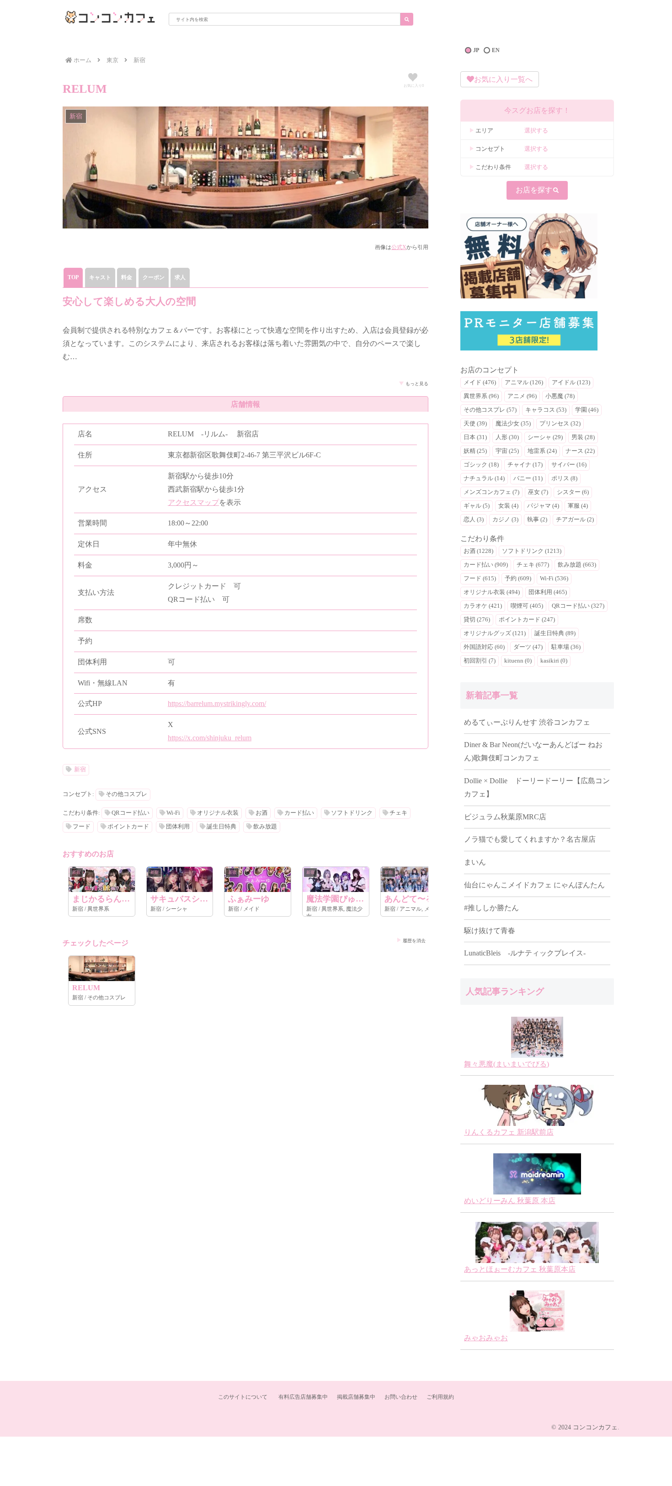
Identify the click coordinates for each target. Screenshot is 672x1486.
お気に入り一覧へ (503, 79)
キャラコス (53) (545, 410)
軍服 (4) (578, 506)
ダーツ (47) (528, 647)
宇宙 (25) (507, 451)
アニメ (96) (522, 396)
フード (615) (480, 578)
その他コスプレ (126, 794)
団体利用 (178, 826)
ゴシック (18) (481, 465)
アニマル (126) (524, 382)
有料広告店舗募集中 (303, 1397)
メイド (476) (480, 382)
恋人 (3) (474, 519)
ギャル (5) (477, 506)
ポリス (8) (564, 478)
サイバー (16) (569, 465)
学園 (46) (586, 410)
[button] (406, 19)
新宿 (80, 769)
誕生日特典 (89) (555, 633)
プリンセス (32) (560, 423)
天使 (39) (475, 423)
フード (82, 826)
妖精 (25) (475, 451)
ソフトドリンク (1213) (531, 551)
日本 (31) (475, 437)
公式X (398, 247)
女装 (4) (508, 506)
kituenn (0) (518, 661)
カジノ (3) (505, 519)
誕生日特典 (221, 826)
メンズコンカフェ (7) (491, 492)
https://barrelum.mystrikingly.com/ (217, 703)
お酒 (261, 813)
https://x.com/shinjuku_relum (209, 738)
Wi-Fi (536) (554, 578)
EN (496, 50)
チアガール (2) (575, 519)
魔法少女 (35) (513, 423)
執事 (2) (537, 519)
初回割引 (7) (480, 661)
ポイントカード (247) (527, 619)
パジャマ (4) (543, 506)
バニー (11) (528, 478)
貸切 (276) (477, 619)
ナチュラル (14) (484, 478)
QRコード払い (130, 813)
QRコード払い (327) (578, 606)
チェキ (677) (533, 565)
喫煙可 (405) (527, 606)
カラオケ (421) (483, 606)
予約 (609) (518, 578)
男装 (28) (583, 437)
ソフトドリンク (352, 813)
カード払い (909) (486, 565)
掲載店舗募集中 (356, 1397)
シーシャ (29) (545, 437)
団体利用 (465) (547, 592)
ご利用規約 (440, 1397)
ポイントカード (128, 826)
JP (476, 50)
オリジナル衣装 (218, 813)
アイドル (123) (571, 382)
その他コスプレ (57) (490, 410)
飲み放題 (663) (577, 565)
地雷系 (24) (542, 451)
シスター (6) (573, 492)
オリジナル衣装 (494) (492, 592)
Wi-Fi (173, 813)
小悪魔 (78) (560, 396)
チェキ (398, 813)
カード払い (299, 813)
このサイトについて (242, 1397)
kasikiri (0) (553, 661)
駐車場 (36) (566, 647)
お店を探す (534, 190)
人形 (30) (507, 437)
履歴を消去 (414, 940)
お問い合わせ (400, 1397)
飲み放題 (265, 826)
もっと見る (416, 383)
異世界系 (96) (481, 396)
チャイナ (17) (525, 465)
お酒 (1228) (478, 551)
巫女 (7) (538, 492)
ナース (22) (580, 451)
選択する (536, 130)
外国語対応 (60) (484, 647)
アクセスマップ (193, 502)
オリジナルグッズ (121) (495, 633)
